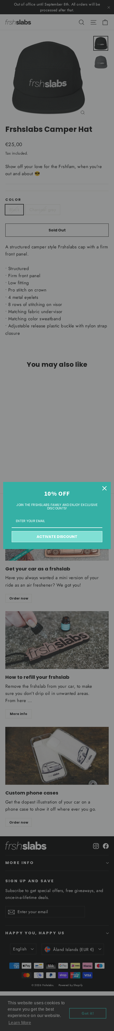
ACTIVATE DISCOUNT (57, 536)
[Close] (104, 488)
